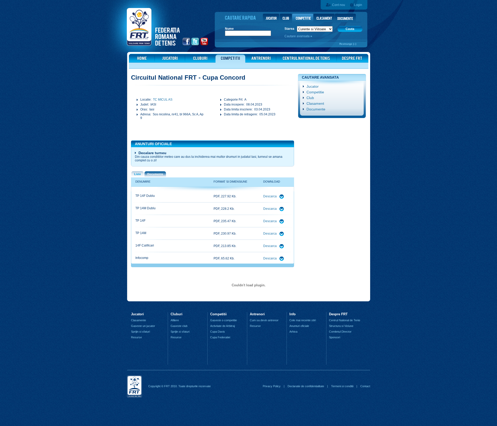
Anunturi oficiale (299, 325)
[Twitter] (195, 45)
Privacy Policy (272, 386)
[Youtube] (204, 45)
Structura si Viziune (341, 325)
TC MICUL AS (162, 99)
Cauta (350, 29)
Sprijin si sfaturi (140, 331)
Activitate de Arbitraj (222, 325)
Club (310, 98)
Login (358, 5)
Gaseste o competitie (223, 320)
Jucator (312, 86)
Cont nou (338, 5)
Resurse (136, 337)
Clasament (315, 103)
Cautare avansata (297, 36)
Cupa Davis (217, 331)
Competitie (315, 92)
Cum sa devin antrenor (264, 320)
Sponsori (334, 337)
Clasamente (138, 320)
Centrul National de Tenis (344, 320)
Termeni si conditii (342, 386)
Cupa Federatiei (220, 337)
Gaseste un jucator (143, 325)
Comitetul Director (340, 331)
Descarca (270, 196)
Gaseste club (179, 325)
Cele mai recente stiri (302, 320)
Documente (315, 109)
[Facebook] (186, 45)
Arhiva (293, 331)
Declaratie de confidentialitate (306, 386)
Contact (365, 386)
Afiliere (175, 320)
